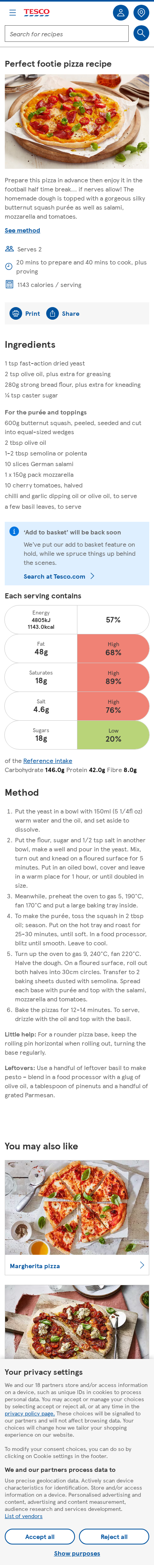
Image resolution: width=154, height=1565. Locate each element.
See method (22, 229)
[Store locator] (141, 13)
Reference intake (47, 760)
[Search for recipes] (141, 33)
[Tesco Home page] (37, 13)
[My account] (121, 13)
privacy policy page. (30, 1413)
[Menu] (13, 13)
